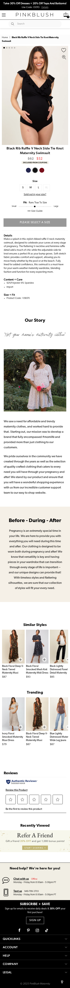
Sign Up (35, 920)
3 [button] (9, 48)
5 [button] (14, 48)
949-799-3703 (31, 891)
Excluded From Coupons (35, 163)
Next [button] (64, 95)
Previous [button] (5, 95)
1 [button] (4, 48)
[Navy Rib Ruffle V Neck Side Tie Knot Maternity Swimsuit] (28, 170)
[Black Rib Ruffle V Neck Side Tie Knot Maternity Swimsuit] (35, 170)
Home (5, 37)
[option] (35, 95)
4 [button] (12, 48)
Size (35, 181)
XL (46, 187)
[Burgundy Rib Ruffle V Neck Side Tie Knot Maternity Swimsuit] (41, 170)
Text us (17, 890)
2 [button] (6, 48)
